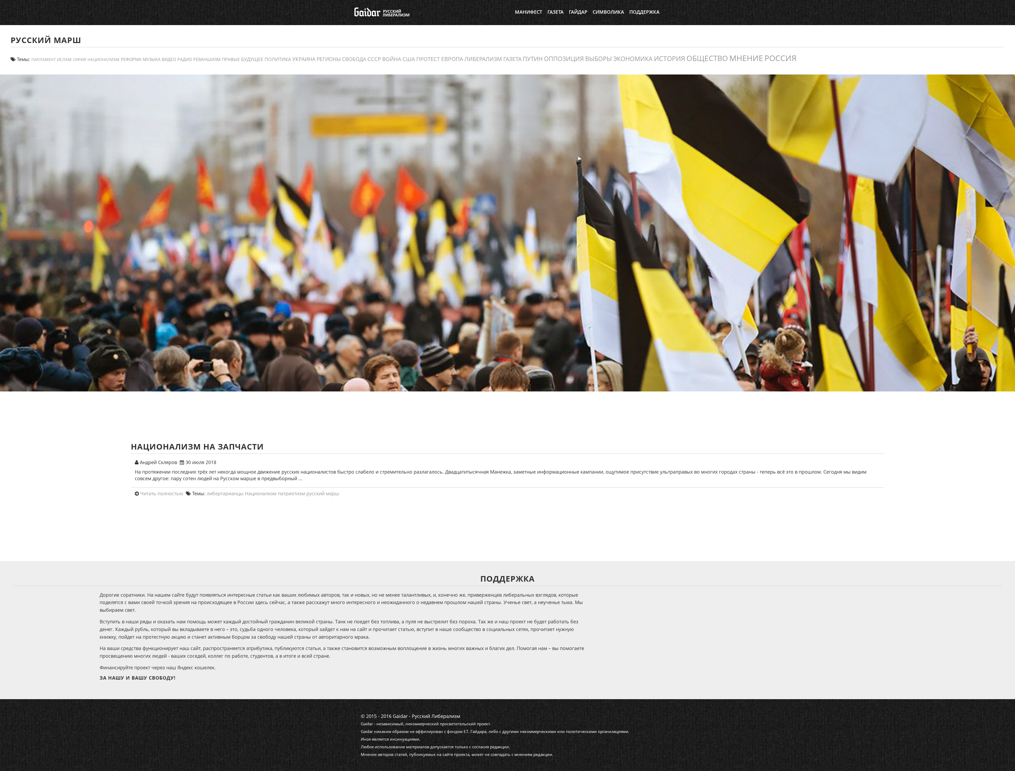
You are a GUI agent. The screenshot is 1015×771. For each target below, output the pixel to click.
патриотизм (291, 493)
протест (428, 59)
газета (512, 59)
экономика (633, 58)
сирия (79, 59)
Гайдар (578, 12)
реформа (131, 59)
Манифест (528, 12)
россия (780, 58)
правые (231, 59)
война (391, 59)
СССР (374, 59)
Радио (184, 59)
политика (278, 59)
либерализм (483, 59)
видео (169, 59)
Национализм (103, 59)
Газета (555, 12)
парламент (43, 59)
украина (303, 59)
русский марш (322, 493)
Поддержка (644, 12)
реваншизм (206, 59)
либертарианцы (225, 493)
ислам (64, 59)
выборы (598, 58)
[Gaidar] (381, 11)
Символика (608, 12)
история (669, 58)
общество (707, 58)
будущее (252, 59)
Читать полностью (161, 493)
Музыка (151, 59)
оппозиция (564, 59)
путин (533, 59)
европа (452, 59)
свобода (354, 59)
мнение (746, 58)
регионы (329, 59)
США (409, 59)
